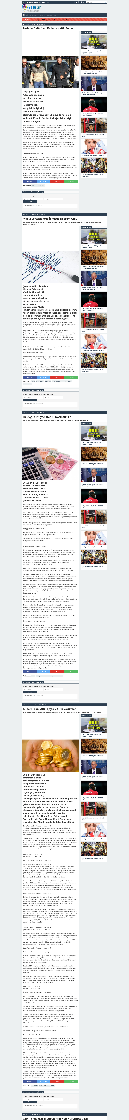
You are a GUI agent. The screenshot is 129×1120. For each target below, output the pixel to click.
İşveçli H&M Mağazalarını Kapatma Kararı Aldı (52, 20)
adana (33, 185)
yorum (52, 1085)
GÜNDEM (42, 15)
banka (33, 676)
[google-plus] (79, 2)
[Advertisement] (73, 8)
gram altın (46, 1085)
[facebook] (74, 2)
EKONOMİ (35, 15)
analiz (40, 1085)
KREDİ (33, 413)
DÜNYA (28, 15)
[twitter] (76, 2)
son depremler (27, 384)
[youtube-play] (83, 2)
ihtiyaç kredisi (54, 676)
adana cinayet (40, 185)
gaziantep (48, 381)
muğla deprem (68, 381)
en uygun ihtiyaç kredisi (42, 676)
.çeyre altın (35, 1085)
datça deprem (40, 381)
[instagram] (81, 2)
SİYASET (49, 15)
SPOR (55, 15)
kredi (61, 676)
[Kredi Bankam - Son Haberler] (31, 7)
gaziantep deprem (57, 381)
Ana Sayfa (26, 24)
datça (33, 381)
